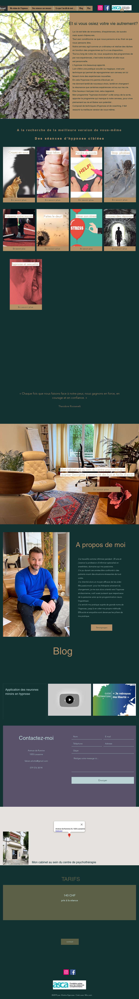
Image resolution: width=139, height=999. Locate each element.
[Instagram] (66, 972)
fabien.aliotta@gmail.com (36, 761)
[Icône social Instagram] (100, 7)
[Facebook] (107, 7)
